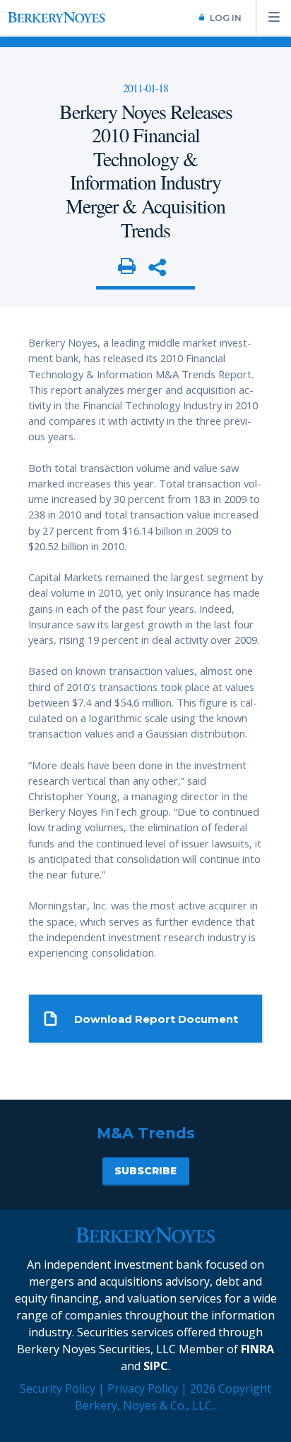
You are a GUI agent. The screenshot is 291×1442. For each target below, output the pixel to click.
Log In (226, 18)
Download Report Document (156, 1019)
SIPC (155, 1366)
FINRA (257, 1349)
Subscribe (145, 1170)
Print (127, 267)
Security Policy (57, 1388)
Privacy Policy (142, 1388)
